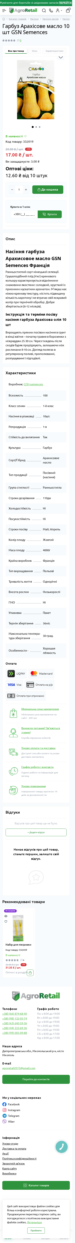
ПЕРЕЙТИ (65, 2)
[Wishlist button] (61, 56)
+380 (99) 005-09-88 (14, 1032)
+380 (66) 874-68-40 (14, 1013)
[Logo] (23, 10)
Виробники (9, 1173)
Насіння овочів (50, 19)
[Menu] (4, 10)
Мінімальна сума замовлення (40, 709)
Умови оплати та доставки (38, 748)
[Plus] (26, 190)
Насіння (34, 19)
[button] (33, 127)
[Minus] (12, 190)
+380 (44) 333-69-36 (14, 1028)
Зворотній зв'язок (13, 1163)
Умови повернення (33, 786)
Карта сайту (9, 1168)
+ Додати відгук (36, 832)
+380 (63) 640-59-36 (14, 1023)
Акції (5, 1153)
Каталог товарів (17, 19)
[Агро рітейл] (36, 996)
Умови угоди (10, 1143)
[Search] (44, 10)
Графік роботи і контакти (37, 767)
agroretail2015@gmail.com (18, 1068)
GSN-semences (33, 384)
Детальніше (34, 1222)
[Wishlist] (5, 921)
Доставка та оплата (14, 1148)
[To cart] (30, 973)
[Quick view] (5, 915)
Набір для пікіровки (18, 944)
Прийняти (36, 1230)
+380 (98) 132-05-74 (14, 1018)
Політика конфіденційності (19, 1158)
